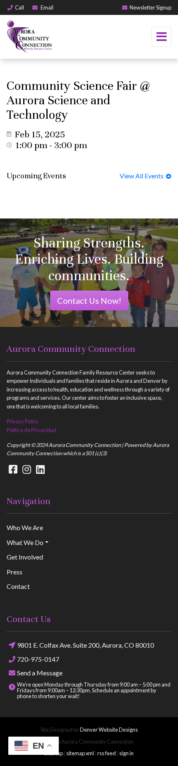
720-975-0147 (38, 659)
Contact (18, 586)
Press (14, 572)
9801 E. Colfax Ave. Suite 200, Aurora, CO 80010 (85, 645)
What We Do (25, 542)
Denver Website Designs (109, 729)
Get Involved (25, 557)
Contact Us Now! (89, 300)
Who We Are (25, 527)
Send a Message (40, 673)
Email (46, 7)
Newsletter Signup (150, 7)
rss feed (106, 753)
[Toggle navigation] (161, 37)
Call (19, 7)
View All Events (143, 176)
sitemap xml (80, 753)
